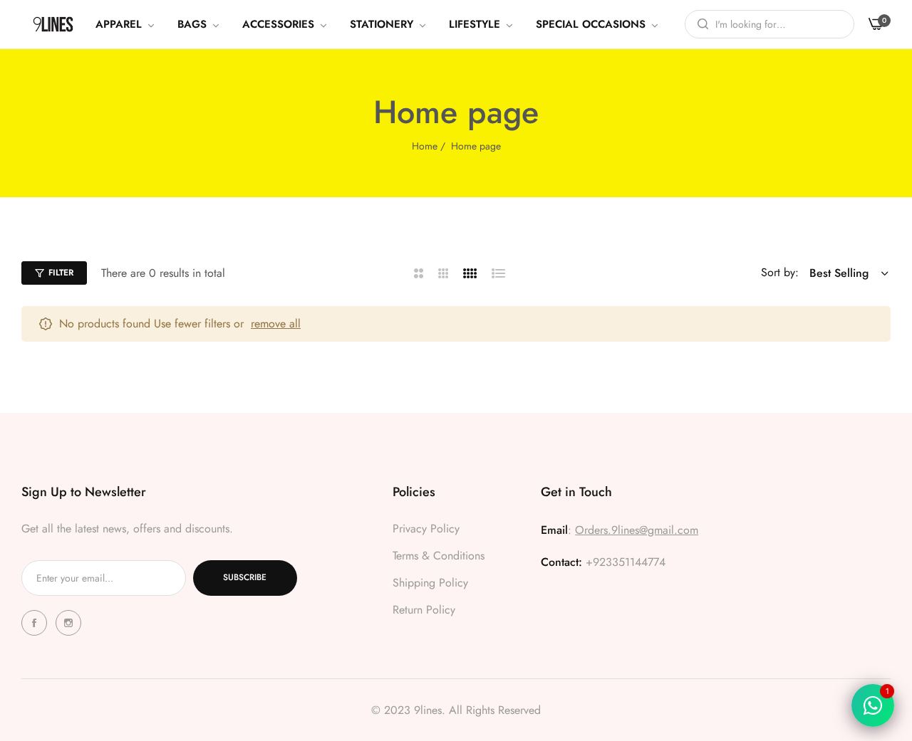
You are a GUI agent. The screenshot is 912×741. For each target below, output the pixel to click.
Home (424, 146)
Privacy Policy (426, 528)
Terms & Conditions (438, 555)
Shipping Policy (430, 582)
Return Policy (424, 609)
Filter (60, 272)
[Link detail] (36, 623)
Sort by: (780, 272)
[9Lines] (53, 24)
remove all (276, 323)
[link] (126, 24)
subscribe (244, 577)
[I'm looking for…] (699, 24)
